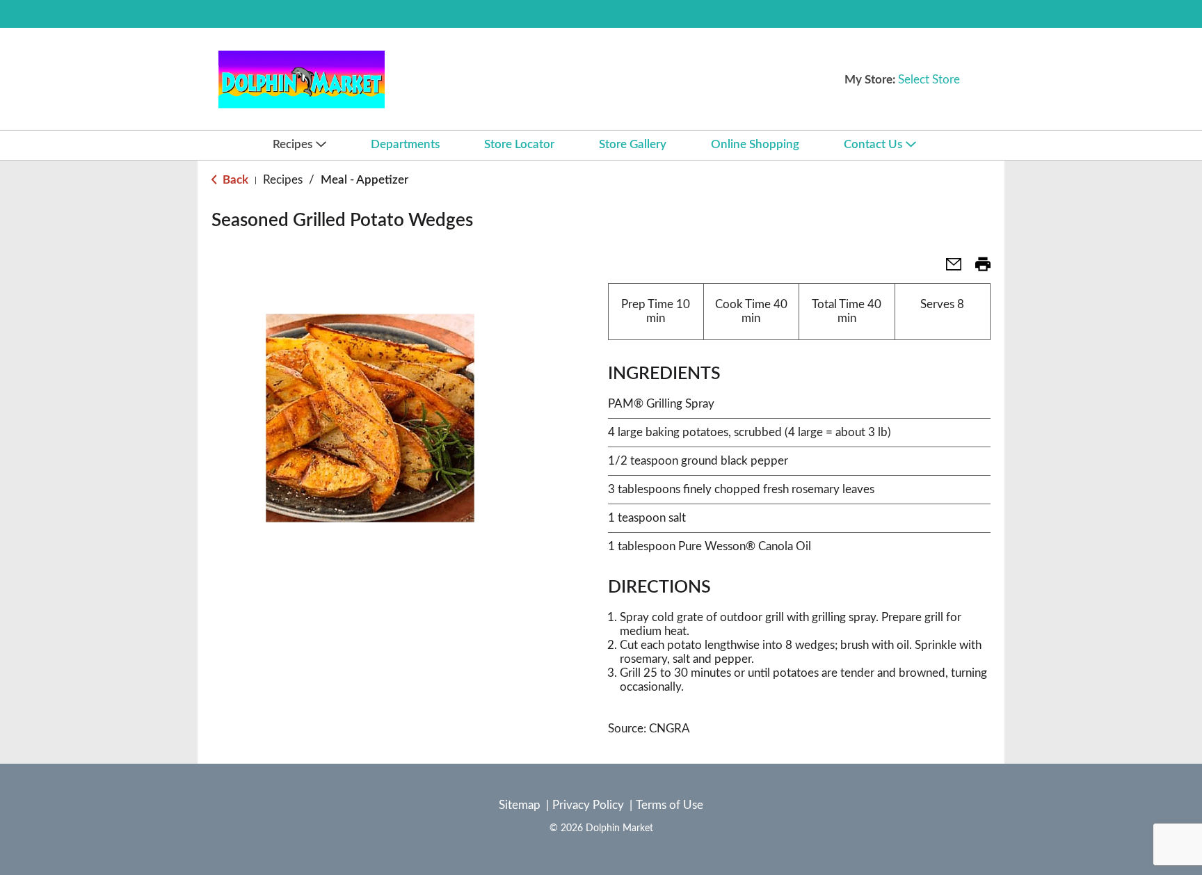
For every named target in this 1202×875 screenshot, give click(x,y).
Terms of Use (669, 805)
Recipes (283, 180)
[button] (948, 269)
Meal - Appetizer (364, 180)
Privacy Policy (588, 805)
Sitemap (519, 805)
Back (234, 180)
